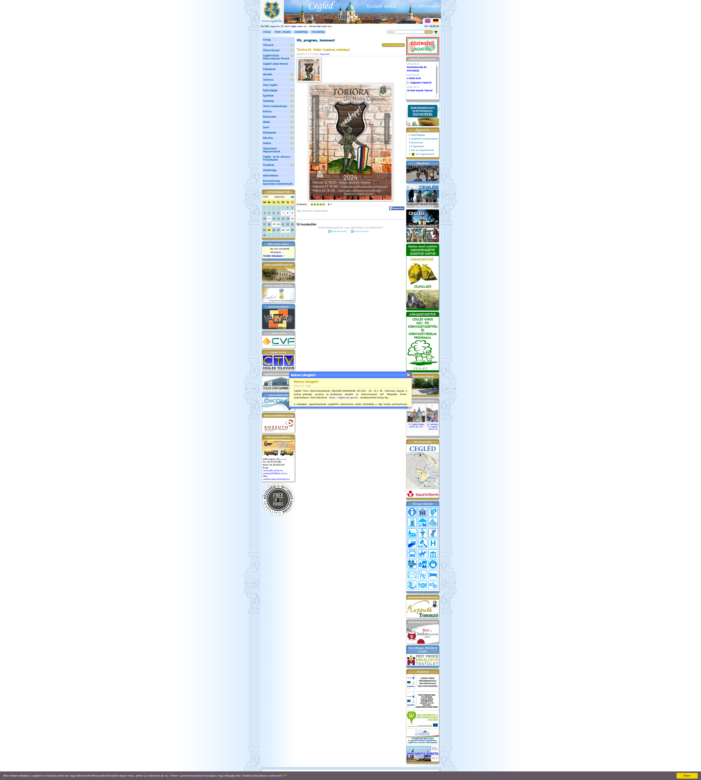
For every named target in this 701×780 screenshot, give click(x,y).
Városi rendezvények (275, 106)
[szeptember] (293, 197)
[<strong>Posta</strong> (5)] (412, 574)
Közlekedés (269, 132)
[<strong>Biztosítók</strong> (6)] (422, 522)
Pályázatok (269, 69)
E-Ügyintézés (417, 146)
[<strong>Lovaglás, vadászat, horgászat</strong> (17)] (422, 553)
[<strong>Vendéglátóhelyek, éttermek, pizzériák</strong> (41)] (422, 585)
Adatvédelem (270, 175)
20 (278, 224)
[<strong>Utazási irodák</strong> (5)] (412, 585)
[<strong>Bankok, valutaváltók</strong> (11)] (422, 512)
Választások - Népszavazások (271, 150)
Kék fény (268, 137)
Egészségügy (270, 90)
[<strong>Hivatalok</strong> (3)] (412, 543)
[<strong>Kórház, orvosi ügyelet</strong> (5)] (433, 543)
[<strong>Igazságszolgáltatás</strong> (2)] (422, 543)
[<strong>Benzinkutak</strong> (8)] (412, 522)
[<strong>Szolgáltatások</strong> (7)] (433, 585)
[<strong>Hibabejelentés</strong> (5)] (433, 533)
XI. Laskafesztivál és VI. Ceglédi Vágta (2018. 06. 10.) (436, 426)
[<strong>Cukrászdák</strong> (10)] (433, 522)
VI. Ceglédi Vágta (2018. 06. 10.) (416, 425)
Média (266, 122)
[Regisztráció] (360, 231)
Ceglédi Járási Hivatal (275, 63)
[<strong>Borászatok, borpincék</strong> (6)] (433, 512)
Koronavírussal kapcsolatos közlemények (278, 182)
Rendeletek (417, 142)
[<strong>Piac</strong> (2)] (433, 564)
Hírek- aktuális (283, 31)
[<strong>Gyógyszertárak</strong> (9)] (422, 533)
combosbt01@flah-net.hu (275, 473)
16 (292, 218)
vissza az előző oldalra (393, 45)
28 (283, 230)
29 (287, 230)
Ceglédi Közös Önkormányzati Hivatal (276, 57)
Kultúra (267, 111)
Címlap (267, 31)
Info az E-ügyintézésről (422, 150)
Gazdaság (268, 100)
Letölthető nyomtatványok (424, 138)
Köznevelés (269, 116)
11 (269, 218)
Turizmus (268, 79)
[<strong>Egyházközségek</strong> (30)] (412, 533)
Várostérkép (318, 31)
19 (274, 224)
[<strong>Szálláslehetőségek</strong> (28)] (433, 574)
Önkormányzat (271, 50)
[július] (291, 197)
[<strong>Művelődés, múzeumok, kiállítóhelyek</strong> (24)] (433, 553)
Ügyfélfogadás (418, 135)
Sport (266, 127)
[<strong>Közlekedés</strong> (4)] (412, 553)
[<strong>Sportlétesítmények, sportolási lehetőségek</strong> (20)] (422, 574)
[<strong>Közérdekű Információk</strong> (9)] (412, 512)
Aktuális (267, 74)
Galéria (267, 143)
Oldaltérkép (301, 31)
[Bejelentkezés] (337, 231)
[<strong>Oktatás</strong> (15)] (422, 564)
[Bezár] (408, 375)
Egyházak (268, 95)
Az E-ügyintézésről (425, 154)
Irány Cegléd (270, 84)
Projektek (268, 164)
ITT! (285, 775)
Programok (325, 54)
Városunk (268, 44)
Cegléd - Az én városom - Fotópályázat (277, 158)
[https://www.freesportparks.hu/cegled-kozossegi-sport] (278, 514)
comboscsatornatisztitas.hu (276, 479)
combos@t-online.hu (273, 470)
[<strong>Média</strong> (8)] (412, 564)
